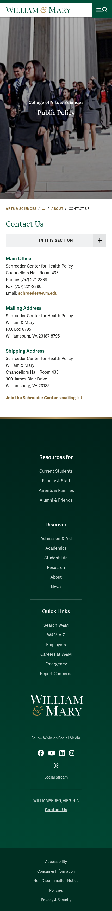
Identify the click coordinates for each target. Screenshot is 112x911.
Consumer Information (56, 871)
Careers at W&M (56, 654)
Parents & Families (56, 490)
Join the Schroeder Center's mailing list (44, 398)
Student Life (56, 558)
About (57, 209)
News (56, 587)
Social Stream (56, 777)
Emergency (56, 664)
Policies (56, 890)
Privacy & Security (56, 900)
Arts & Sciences (21, 209)
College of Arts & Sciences (56, 102)
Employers (56, 644)
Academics (56, 548)
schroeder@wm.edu (37, 293)
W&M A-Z (56, 635)
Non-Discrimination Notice (56, 881)
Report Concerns (56, 673)
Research (56, 567)
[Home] (38, 10)
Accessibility (56, 862)
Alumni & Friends (56, 500)
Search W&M (56, 625)
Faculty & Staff (56, 481)
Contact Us (56, 810)
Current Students (56, 471)
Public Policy (56, 113)
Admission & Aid (56, 538)
